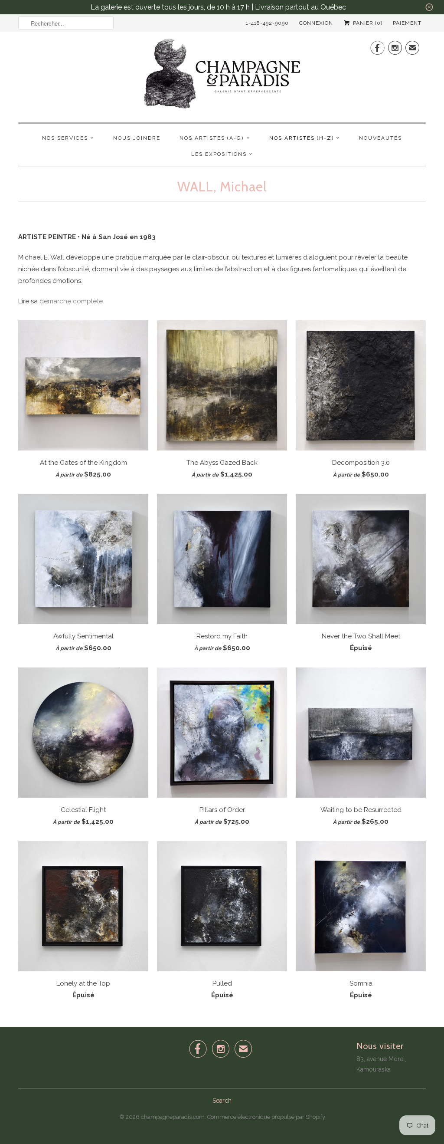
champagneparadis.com (173, 1117)
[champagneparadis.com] (222, 76)
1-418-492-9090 (267, 23)
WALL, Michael (222, 186)
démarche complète (71, 301)
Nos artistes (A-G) (212, 138)
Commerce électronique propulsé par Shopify (266, 1117)
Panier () (366, 23)
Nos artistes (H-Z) (301, 138)
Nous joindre (136, 138)
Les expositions (219, 154)
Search (222, 1100)
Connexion (316, 23)
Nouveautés (380, 138)
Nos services (65, 138)
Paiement (407, 23)
